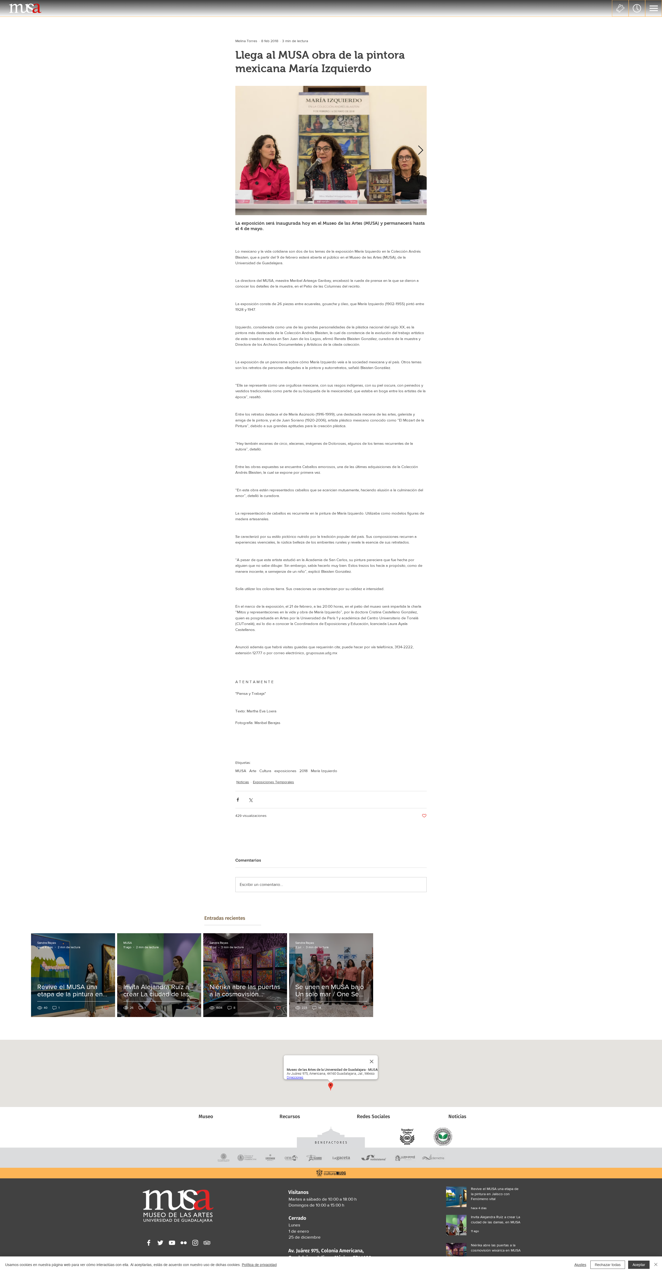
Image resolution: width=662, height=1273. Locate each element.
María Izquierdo (324, 771)
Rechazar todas (608, 1265)
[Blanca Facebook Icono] (149, 1243)
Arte (252, 771)
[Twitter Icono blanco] (160, 1243)
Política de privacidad (259, 1265)
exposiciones (285, 771)
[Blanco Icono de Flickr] (183, 1243)
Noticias (242, 782)
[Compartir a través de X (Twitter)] (250, 799)
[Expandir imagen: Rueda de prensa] (331, 150)
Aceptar (639, 1265)
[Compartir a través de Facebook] (237, 799)
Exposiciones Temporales (273, 782)
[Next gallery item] (421, 151)
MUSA (240, 771)
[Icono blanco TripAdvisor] (207, 1243)
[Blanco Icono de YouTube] (172, 1243)
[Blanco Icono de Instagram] (195, 1243)
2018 (303, 771)
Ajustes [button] (580, 1265)
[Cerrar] (656, 1265)
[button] (654, 8)
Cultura (265, 771)
